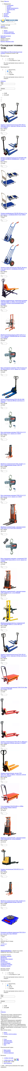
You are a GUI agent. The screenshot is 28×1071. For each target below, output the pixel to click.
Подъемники (4, 961)
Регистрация (7, 36)
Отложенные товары (9, 33)
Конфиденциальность (12, 8)
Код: (2, 129)
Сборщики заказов (5, 966)
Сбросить (3, 81)
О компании (10, 5)
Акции (8, 12)
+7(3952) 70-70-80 (8, 1058)
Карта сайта (7, 1043)
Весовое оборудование (7, 959)
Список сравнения (9, 32)
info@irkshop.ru (8, 1063)
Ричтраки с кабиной (6, 956)
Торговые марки (8, 1042)
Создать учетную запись (10, 1034)
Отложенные (7, 1051)
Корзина (3, 41)
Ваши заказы (7, 1050)
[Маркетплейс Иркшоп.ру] (9, 22)
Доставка (6, 13)
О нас (5, 1039)
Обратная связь (11, 9)
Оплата (6, 15)
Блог (8, 10)
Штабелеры (4, 957)
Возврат (9, 6)
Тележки (3, 960)
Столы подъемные (5, 963)
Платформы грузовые (6, 964)
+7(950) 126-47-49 (8, 1060)
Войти (2, 36)
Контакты (6, 16)
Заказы (5, 30)
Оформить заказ (9, 41)
